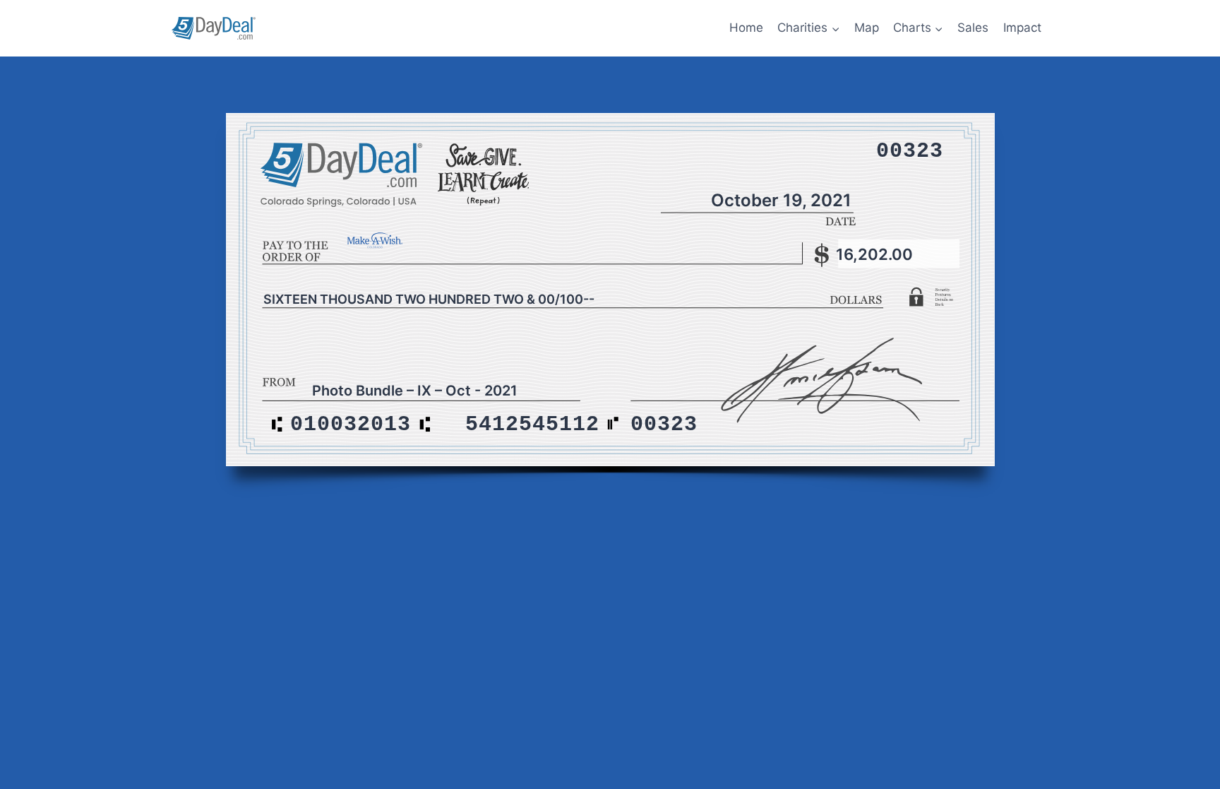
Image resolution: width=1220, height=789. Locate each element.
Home (746, 27)
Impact (1022, 27)
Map (866, 27)
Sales (972, 27)
